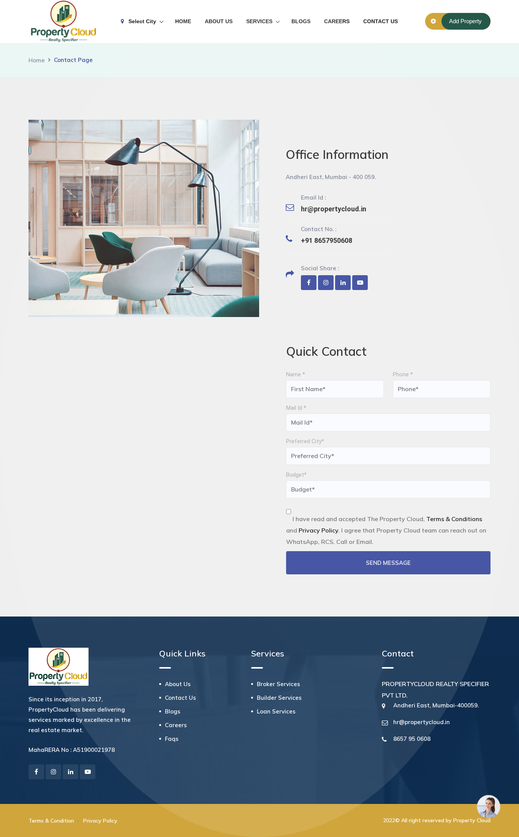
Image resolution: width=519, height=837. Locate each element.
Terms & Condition (51, 820)
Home (36, 60)
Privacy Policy (100, 820)
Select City (140, 21)
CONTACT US (380, 21)
